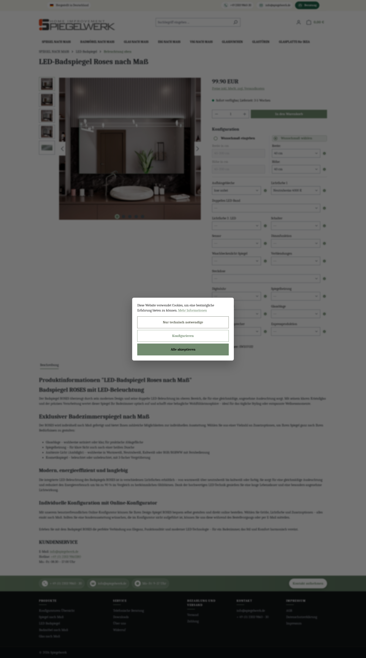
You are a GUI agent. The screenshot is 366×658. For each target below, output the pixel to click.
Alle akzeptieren (183, 349)
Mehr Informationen (192, 310)
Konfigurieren (183, 336)
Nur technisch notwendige (183, 322)
